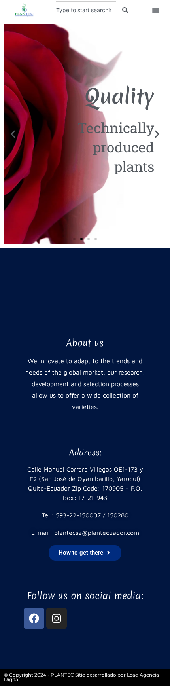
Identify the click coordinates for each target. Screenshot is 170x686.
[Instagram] (56, 618)
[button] (156, 10)
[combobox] (86, 10)
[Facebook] (34, 618)
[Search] (125, 10)
